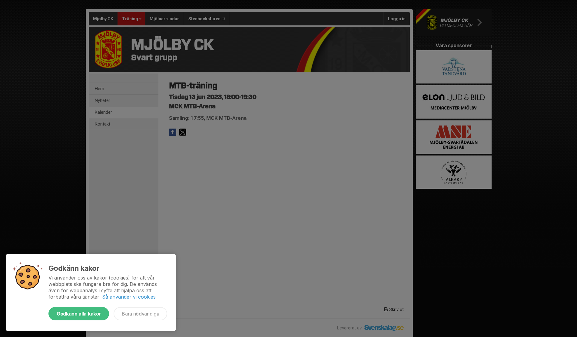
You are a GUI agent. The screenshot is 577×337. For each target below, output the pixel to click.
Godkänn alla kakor (79, 314)
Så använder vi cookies (129, 297)
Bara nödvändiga (140, 314)
